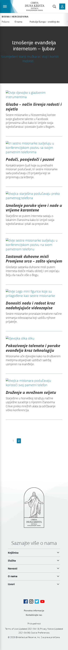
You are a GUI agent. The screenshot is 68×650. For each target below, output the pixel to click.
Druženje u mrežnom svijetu (31, 392)
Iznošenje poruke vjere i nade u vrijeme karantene (34, 208)
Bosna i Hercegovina (15, 16)
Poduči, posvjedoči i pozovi (30, 159)
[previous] (8, 440)
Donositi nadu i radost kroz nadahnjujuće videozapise (30, 305)
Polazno (5, 21)
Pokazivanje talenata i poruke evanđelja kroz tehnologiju (33, 348)
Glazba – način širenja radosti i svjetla (34, 106)
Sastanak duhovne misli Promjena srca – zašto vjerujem (34, 259)
